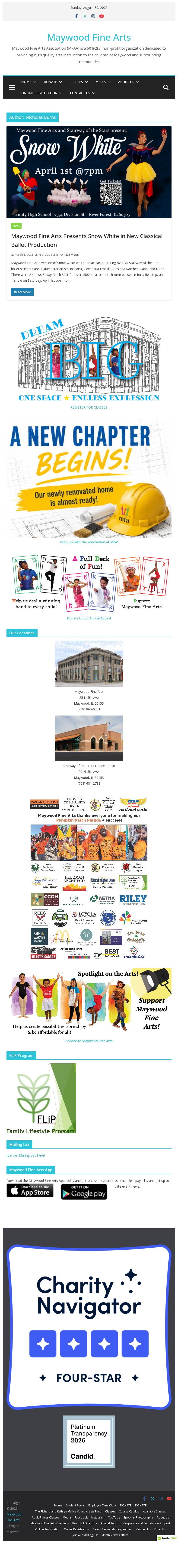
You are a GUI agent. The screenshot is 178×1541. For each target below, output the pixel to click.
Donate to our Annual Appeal (89, 618)
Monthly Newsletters (115, 1535)
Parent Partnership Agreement (113, 1529)
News (16, 225)
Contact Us (80, 93)
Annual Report (110, 1523)
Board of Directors (84, 1523)
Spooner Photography (138, 1517)
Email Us (159, 1529)
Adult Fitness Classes (45, 1517)
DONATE (50, 82)
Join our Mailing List (85, 1535)
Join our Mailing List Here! (25, 1155)
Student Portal (75, 1505)
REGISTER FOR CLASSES (88, 407)
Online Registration (39, 93)
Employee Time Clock (102, 1505)
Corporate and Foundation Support (146, 1523)
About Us (126, 82)
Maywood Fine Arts (89, 37)
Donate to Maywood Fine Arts (89, 1041)
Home (26, 82)
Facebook (81, 1517)
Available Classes (154, 1511)
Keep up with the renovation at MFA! (89, 542)
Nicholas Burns (48, 255)
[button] (33, 82)
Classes (76, 82)
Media (100, 82)
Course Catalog (129, 1511)
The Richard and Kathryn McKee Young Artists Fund (68, 1511)
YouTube (114, 1517)
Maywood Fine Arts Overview (50, 1523)
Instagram (98, 1517)
